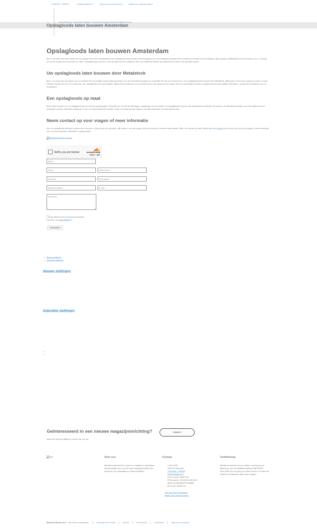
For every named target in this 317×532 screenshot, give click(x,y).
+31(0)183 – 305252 (60, 4)
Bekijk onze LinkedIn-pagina (141, 4)
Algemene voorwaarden (180, 523)
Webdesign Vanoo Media (105, 523)
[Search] (268, 22)
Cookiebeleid (159, 523)
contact (220, 128)
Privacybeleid (141, 523)
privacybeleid (64, 220)
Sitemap (126, 523)
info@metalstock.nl (85, 4)
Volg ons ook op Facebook (111, 4)
